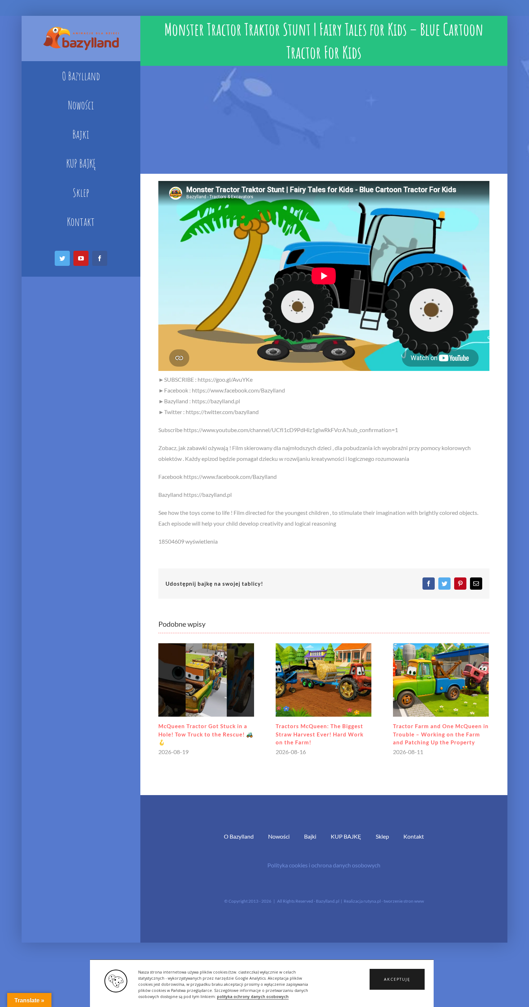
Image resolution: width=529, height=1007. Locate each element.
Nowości (279, 836)
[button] (397, 979)
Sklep (382, 836)
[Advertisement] (323, 119)
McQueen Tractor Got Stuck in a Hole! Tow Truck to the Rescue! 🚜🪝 (205, 734)
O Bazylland (239, 836)
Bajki (310, 836)
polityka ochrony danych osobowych (253, 996)
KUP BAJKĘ (346, 836)
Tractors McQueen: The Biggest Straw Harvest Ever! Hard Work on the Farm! (319, 734)
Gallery (206, 680)
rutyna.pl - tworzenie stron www (393, 901)
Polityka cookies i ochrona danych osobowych (323, 865)
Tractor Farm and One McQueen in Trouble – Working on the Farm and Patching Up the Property (441, 734)
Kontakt (413, 836)
